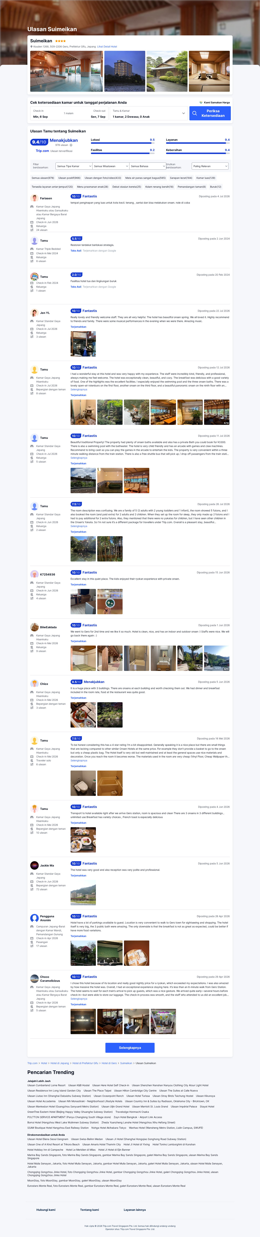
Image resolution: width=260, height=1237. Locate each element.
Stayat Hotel (207, 1106)
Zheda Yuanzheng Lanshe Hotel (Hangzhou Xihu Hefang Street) (138, 1122)
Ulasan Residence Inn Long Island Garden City (54, 1090)
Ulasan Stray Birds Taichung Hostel (173, 1095)
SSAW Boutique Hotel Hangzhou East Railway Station (58, 1127)
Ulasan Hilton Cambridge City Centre (135, 1090)
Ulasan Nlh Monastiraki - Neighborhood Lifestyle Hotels (90, 1101)
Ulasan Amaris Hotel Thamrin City (101, 1144)
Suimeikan (126, 1063)
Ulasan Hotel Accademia (41, 1101)
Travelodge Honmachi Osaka (132, 1111)
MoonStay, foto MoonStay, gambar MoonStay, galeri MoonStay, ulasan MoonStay (74, 1180)
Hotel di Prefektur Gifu (85, 1063)
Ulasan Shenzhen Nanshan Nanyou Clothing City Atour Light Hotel (170, 1085)
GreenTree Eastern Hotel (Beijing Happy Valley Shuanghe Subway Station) (70, 1111)
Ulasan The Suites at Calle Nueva (178, 1090)
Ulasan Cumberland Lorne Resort (46, 1085)
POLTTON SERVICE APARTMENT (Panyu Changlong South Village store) (69, 1117)
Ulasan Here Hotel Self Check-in (110, 1085)
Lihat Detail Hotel (107, 46)
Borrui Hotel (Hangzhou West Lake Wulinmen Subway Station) (63, 1122)
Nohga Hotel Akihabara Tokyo (108, 1127)
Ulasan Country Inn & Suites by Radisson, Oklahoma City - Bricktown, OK (167, 1101)
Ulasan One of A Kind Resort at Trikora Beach (53, 1144)
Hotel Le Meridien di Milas (81, 1149)
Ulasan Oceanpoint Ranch (109, 1095)
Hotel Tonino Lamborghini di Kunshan (174, 1144)
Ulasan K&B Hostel (78, 1085)
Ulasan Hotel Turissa (138, 1095)
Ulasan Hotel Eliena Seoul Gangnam (47, 1139)
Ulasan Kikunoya (205, 1095)
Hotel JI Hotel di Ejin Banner (114, 1149)
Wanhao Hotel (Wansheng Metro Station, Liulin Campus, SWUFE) (166, 1127)
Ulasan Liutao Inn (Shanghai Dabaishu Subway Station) (59, 1095)
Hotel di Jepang (60, 1063)
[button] (227, 6)
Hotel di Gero (109, 1063)
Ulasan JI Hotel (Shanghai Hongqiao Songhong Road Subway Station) (146, 1139)
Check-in (38, 110)
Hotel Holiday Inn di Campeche (45, 1149)
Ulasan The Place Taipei (97, 1090)
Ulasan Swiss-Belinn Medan (87, 1139)
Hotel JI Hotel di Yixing (137, 1144)
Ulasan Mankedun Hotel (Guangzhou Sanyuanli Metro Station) (63, 1106)
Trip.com (32, 1063)
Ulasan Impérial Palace (184, 1106)
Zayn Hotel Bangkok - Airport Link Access (138, 1117)
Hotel (44, 1063)
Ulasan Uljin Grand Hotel (115, 1106)
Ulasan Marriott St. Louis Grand (150, 1106)
